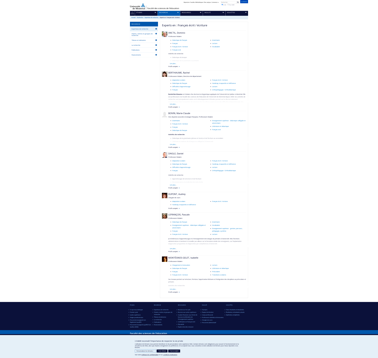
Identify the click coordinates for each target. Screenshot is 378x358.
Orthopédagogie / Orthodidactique (224, 90)
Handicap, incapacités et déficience (224, 83)
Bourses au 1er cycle (184, 310)
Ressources (182, 305)
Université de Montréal (137, 6)
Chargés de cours (207, 320)
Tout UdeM (231, 5)
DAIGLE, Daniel (175, 153)
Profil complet (173, 66)
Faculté (204, 305)
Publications (136, 50)
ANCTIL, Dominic (176, 32)
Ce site (224, 5)
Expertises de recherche (151, 17)
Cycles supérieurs (135, 315)
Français (175, 43)
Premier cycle (134, 312)
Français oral (176, 50)
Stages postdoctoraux (136, 317)
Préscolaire (216, 272)
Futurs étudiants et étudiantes (235, 310)
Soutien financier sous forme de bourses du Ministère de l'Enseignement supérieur (187, 317)
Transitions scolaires (219, 275)
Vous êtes (229, 305)
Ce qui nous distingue (136, 310)
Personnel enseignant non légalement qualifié (138, 321)
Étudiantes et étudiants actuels (235, 312)
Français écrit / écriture (180, 47)
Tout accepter (174, 351)
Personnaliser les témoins (145, 351)
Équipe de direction (208, 312)
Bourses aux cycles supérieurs (187, 312)
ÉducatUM (181, 324)
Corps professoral (207, 315)
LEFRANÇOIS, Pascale (179, 214)
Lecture (214, 43)
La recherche (136, 45)
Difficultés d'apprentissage (181, 86)
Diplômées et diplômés (233, 315)
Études (132, 305)
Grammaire (216, 40)
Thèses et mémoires (139, 40)
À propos (204, 310)
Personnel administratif (209, 322)
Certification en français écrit (186, 322)
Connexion (214, 2)
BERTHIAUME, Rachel (179, 72)
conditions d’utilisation (170, 355)
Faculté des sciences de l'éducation (163, 8)
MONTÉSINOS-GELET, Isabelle (183, 257)
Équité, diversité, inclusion (185, 327)
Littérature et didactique (220, 126)
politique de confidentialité (150, 355)
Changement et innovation (181, 265)
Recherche (140, 17)
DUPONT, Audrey (177, 194)
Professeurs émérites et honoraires (213, 317)
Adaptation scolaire (178, 80)
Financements (136, 55)
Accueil (133, 17)
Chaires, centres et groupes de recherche (142, 34)
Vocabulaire (216, 47)
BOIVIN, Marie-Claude (179, 113)
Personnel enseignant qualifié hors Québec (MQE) (140, 326)
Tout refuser (162, 351)
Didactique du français (179, 40)
